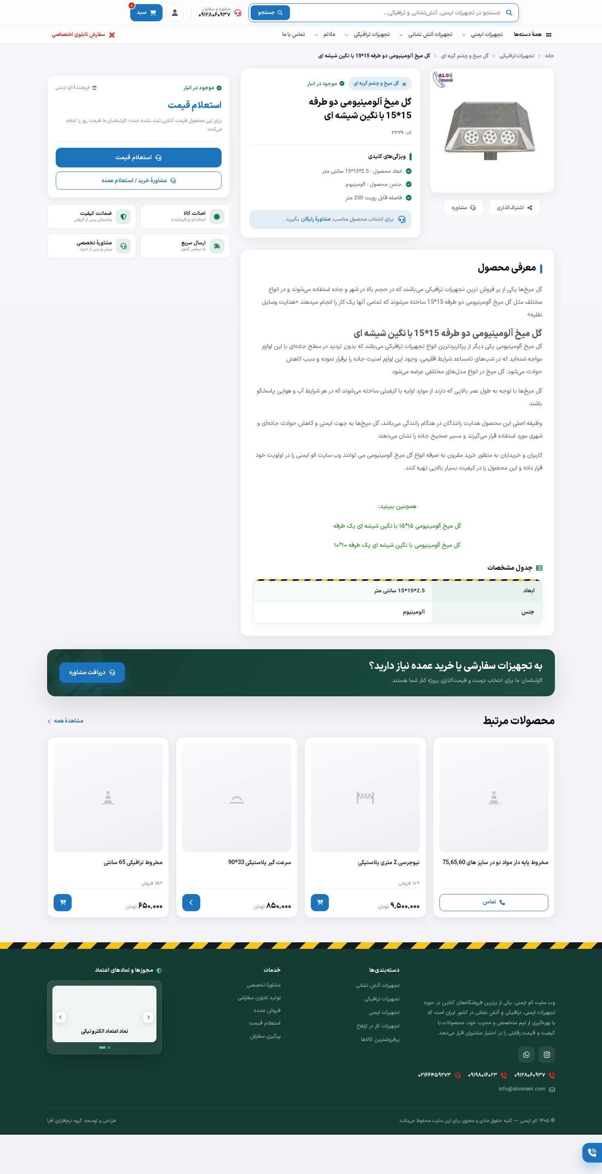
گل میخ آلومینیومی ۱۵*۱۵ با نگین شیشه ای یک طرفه (397, 526)
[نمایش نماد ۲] (109, 1047)
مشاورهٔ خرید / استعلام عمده (134, 180)
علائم (329, 35)
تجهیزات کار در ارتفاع (378, 1026)
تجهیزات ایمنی (487, 35)
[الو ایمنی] (540, 13)
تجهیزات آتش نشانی (430, 35)
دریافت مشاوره (87, 672)
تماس (489, 902)
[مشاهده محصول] (191, 902)
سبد (139, 10)
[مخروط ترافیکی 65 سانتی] (108, 827)
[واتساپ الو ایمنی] (526, 1054)
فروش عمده (267, 1011)
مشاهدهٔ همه (68, 721)
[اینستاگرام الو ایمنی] (547, 1054)
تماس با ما (293, 35)
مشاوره (459, 208)
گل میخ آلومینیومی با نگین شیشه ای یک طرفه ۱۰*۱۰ (397, 545)
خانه (549, 56)
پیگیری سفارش (265, 1036)
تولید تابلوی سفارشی (259, 998)
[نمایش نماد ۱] (102, 1047)
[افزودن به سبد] (320, 902)
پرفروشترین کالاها (380, 1040)
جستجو (266, 13)
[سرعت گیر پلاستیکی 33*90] (236, 827)
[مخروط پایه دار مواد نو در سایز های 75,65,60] (493, 827)
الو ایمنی (307, 455)
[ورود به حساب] (174, 12)
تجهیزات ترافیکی (372, 35)
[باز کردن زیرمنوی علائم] (316, 34)
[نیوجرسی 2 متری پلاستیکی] (365, 827)
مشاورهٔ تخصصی (264, 985)
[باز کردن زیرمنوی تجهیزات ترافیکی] (346, 34)
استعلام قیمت (133, 157)
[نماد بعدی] (60, 1017)
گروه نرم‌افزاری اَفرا (64, 1120)
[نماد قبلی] (148, 1017)
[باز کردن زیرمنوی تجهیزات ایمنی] (463, 34)
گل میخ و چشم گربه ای (465, 56)
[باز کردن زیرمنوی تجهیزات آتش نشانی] (401, 34)
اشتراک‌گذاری (510, 208)
